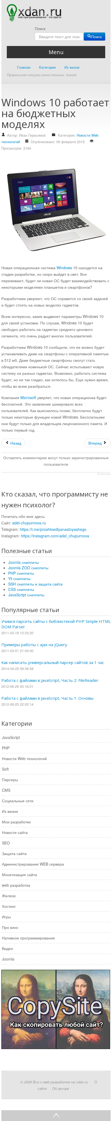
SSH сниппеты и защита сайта (35, 584)
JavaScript (11, 737)
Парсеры (10, 779)
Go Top (56, 1115)
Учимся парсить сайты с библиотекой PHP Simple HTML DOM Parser (56, 624)
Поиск (40, 28)
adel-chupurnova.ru (29, 522)
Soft (5, 769)
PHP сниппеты (21, 573)
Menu (56, 52)
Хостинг (9, 906)
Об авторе (60, 1088)
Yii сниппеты (19, 578)
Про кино (10, 927)
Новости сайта (15, 832)
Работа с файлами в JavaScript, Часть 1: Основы (47, 698)
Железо (9, 895)
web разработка (16, 885)
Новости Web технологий (24, 758)
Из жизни (10, 811)
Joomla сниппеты (23, 562)
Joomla (8, 959)
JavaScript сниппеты (26, 594)
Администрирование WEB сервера (33, 864)
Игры (6, 916)
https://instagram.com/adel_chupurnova (55, 535)
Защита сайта (14, 853)
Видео (7, 948)
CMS (6, 790)
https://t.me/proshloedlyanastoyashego (53, 529)
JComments (104, 474)
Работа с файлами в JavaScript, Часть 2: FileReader (49, 680)
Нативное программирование (28, 938)
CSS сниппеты (21, 589)
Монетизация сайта (19, 874)
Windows (64, 267)
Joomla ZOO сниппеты (28, 567)
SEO (6, 843)
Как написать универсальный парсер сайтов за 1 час (52, 662)
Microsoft (28, 397)
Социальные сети (17, 800)
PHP (6, 748)
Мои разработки (16, 821)
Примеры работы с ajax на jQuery (34, 644)
